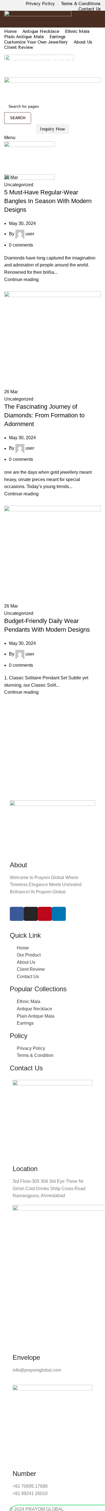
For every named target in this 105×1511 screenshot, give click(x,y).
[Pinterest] (45, 914)
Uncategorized (18, 184)
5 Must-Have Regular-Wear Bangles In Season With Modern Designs (48, 201)
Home (8, 73)
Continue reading (21, 279)
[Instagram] (31, 914)
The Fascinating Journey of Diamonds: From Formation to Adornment (44, 415)
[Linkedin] (59, 914)
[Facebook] (17, 914)
